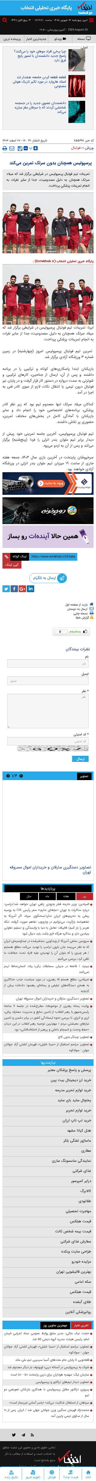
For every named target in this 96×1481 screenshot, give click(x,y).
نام (87, 656)
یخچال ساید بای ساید (74, 1100)
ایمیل (85, 674)
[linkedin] (30, 588)
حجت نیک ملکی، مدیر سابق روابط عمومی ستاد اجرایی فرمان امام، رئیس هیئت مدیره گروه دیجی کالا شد (46, 1336)
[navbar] (91, 20)
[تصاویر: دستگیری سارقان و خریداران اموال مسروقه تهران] (48, 823)
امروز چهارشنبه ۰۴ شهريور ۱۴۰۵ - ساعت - (60, 20)
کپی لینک (11, 564)
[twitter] (6, 588)
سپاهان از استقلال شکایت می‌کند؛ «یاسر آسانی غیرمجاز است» (49, 1402)
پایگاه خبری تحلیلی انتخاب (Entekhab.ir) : (63, 261)
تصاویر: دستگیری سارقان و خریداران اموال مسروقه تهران (50, 869)
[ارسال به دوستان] (11, 148)
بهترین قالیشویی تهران (73, 1272)
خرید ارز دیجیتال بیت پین (71, 1080)
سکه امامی (83, 1282)
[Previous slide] (21, 775)
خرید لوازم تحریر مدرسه (73, 1090)
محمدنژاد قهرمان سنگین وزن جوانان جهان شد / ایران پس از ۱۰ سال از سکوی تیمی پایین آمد (46, 1413)
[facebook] (14, 588)
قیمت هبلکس (80, 1221)
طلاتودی (85, 1201)
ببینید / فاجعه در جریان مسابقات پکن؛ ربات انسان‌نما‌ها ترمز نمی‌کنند (46, 969)
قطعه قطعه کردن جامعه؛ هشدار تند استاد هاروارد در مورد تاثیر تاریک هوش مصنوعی (39, 81)
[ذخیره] (20, 148)
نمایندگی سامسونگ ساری (71, 1161)
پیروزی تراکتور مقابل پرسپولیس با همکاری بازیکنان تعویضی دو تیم (46, 1392)
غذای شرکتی (82, 1171)
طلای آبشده (82, 1302)
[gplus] (22, 588)
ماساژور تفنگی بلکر (77, 1141)
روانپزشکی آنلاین (78, 1312)
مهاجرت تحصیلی (78, 1211)
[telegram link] (23, 1435)
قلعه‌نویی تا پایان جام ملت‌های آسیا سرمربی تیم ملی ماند (52, 1359)
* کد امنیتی (81, 734)
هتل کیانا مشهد (79, 1130)
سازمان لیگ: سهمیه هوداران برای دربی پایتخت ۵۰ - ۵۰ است (50, 1374)
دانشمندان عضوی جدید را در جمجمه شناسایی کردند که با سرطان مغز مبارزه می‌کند (40, 107)
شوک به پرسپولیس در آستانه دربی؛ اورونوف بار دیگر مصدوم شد (48, 1367)
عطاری (86, 1151)
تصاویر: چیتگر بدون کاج (73, 1037)
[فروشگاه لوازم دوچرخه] (48, 510)
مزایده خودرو (81, 1262)
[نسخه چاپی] (4, 148)
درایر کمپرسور (81, 1181)
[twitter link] (14, 1435)
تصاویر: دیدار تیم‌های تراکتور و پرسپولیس (62, 1382)
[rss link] (32, 1435)
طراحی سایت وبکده (76, 1251)
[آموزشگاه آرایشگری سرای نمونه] (48, 536)
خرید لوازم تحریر (78, 1110)
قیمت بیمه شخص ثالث (73, 1231)
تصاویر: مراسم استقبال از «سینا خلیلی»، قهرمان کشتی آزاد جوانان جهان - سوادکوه (46, 1047)
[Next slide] (8, 775)
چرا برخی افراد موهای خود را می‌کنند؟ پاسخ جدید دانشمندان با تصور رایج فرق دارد (40, 55)
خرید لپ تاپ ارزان (77, 1120)
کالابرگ (85, 1191)
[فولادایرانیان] (48, 483)
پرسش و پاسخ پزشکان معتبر (69, 1070)
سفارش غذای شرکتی (76, 1241)
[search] (5, 21)
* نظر (85, 691)
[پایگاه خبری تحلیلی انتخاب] (85, 7)
